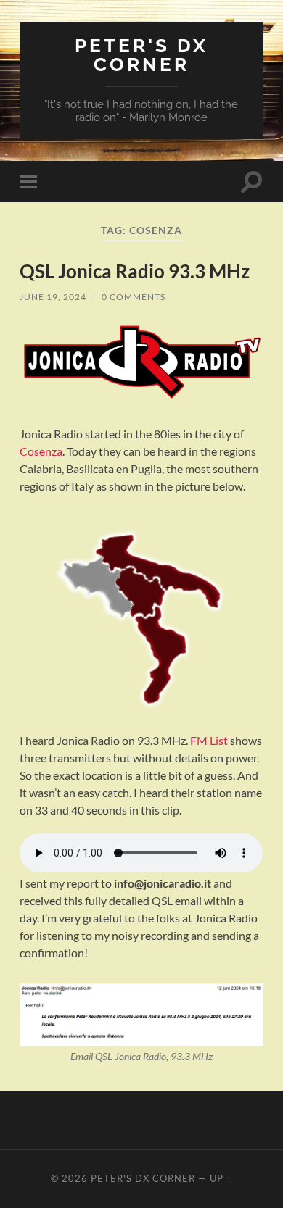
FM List (209, 740)
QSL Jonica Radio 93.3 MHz (135, 271)
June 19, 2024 (53, 296)
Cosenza (41, 451)
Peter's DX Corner (141, 54)
